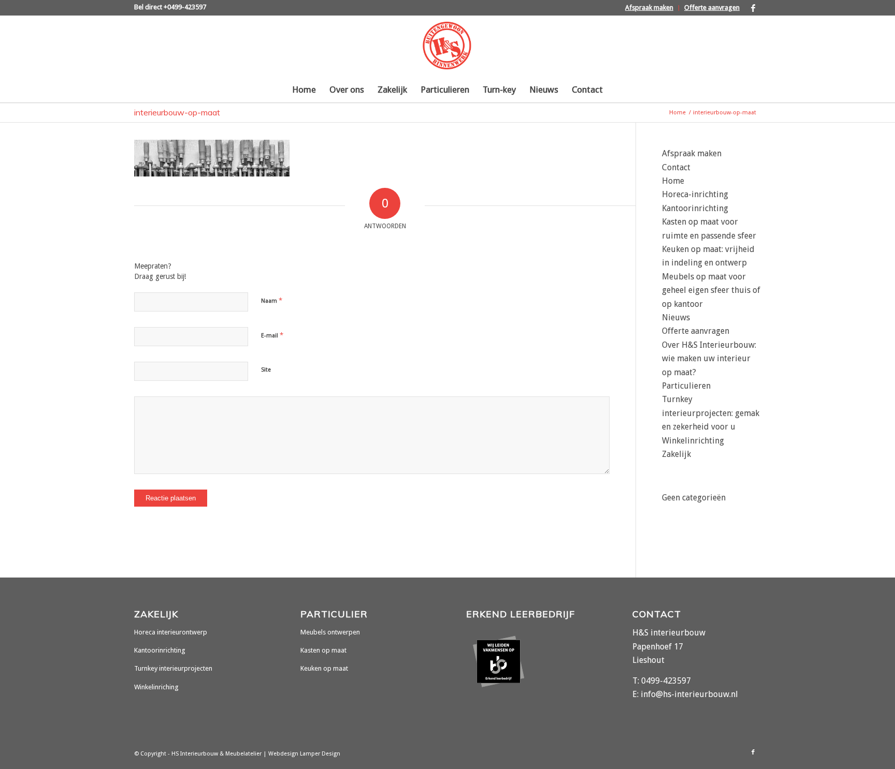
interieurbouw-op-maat (177, 112)
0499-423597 (666, 681)
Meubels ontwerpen (330, 632)
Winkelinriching (156, 687)
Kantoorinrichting (695, 208)
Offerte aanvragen (712, 7)
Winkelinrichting (693, 441)
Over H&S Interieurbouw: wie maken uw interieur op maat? (709, 358)
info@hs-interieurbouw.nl (689, 694)
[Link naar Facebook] (753, 8)
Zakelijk (676, 454)
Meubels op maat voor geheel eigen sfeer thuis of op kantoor (711, 290)
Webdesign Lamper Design (304, 753)
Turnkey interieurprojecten (173, 668)
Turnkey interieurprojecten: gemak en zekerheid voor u (710, 413)
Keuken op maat (324, 668)
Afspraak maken (649, 7)
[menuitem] (649, 8)
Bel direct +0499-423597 (170, 7)
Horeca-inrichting (695, 194)
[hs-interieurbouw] (447, 46)
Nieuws (676, 317)
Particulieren (686, 386)
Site (266, 369)
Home (673, 181)
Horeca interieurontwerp (170, 632)
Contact (676, 167)
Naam (271, 300)
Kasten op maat (323, 650)
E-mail (272, 335)
